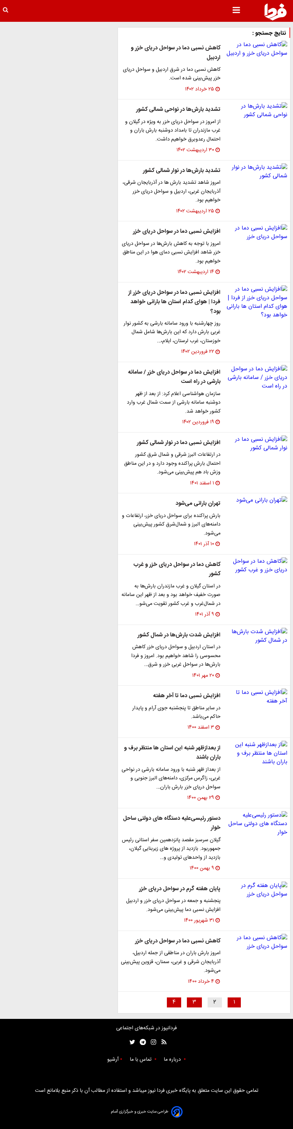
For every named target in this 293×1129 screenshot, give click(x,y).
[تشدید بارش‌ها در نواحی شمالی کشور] (256, 110)
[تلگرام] (140, 1042)
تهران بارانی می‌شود (197, 503)
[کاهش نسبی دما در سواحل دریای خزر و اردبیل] (256, 49)
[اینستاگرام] (151, 1042)
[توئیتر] (130, 1042)
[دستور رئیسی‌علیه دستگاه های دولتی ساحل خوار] (256, 824)
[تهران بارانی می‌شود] (256, 500)
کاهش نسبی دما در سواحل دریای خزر (177, 941)
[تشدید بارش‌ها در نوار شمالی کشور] (256, 172)
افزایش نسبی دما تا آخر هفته (186, 696)
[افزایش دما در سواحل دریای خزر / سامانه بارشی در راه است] (256, 378)
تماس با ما (141, 1059)
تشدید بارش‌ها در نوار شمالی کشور (181, 171)
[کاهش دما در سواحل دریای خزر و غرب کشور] (256, 566)
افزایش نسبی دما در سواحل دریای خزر (176, 231)
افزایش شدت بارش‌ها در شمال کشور (179, 635)
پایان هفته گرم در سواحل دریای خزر (179, 889)
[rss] (162, 1042)
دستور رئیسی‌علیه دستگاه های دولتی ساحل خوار (171, 823)
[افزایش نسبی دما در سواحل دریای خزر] (256, 232)
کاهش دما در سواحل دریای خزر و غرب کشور (176, 569)
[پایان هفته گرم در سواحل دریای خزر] (256, 890)
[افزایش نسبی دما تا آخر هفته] (256, 697)
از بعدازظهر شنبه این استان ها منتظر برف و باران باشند (172, 752)
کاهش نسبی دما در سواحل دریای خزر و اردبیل (175, 52)
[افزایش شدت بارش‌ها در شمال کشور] (256, 636)
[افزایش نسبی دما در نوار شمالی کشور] (256, 444)
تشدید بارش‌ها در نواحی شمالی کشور (178, 109)
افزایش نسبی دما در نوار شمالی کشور (178, 443)
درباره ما (173, 1059)
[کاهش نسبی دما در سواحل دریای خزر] (256, 942)
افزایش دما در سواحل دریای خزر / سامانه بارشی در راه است (174, 377)
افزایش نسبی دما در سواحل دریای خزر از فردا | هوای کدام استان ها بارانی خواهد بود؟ (174, 302)
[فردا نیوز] (275, 12)
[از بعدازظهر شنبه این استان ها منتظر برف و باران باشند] (256, 753)
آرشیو (113, 1059)
